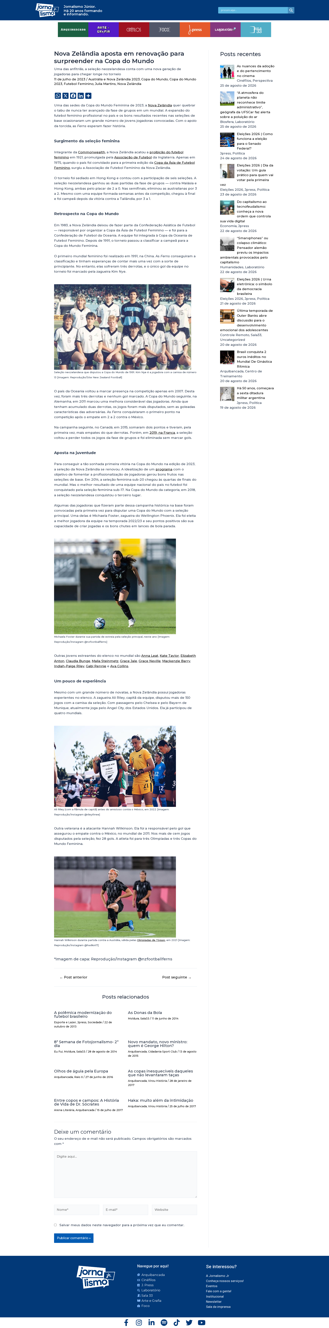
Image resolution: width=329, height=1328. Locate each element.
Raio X (78, 1077)
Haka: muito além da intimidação (160, 1100)
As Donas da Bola (145, 1012)
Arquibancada (137, 1051)
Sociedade (95, 1022)
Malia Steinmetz (105, 661)
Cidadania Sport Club (162, 1051)
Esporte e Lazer (65, 1022)
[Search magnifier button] (291, 10)
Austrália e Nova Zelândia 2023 (114, 79)
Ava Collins (119, 666)
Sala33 (144, 1018)
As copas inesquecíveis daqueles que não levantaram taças (160, 1073)
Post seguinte (177, 977)
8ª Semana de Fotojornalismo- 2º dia (86, 1044)
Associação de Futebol (133, 157)
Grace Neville (150, 661)
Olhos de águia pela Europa (81, 1071)
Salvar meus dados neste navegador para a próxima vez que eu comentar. (121, 1225)
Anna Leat (149, 656)
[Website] (174, 1210)
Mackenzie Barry (176, 661)
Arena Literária (64, 1110)
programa (164, 469)
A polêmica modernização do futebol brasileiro (83, 1014)
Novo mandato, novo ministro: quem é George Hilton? (157, 1044)
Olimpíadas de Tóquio (151, 940)
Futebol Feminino (78, 84)
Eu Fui (58, 1051)
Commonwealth (91, 152)
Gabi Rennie (96, 666)
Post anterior (73, 977)
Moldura (133, 1018)
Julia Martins (105, 84)
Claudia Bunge (78, 661)
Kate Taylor (169, 656)
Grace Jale (128, 661)
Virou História (157, 1081)
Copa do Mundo (154, 79)
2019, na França (162, 432)
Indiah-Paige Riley (69, 666)
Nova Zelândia (129, 84)
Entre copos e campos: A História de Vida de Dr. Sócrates (86, 1102)
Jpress (81, 1022)
